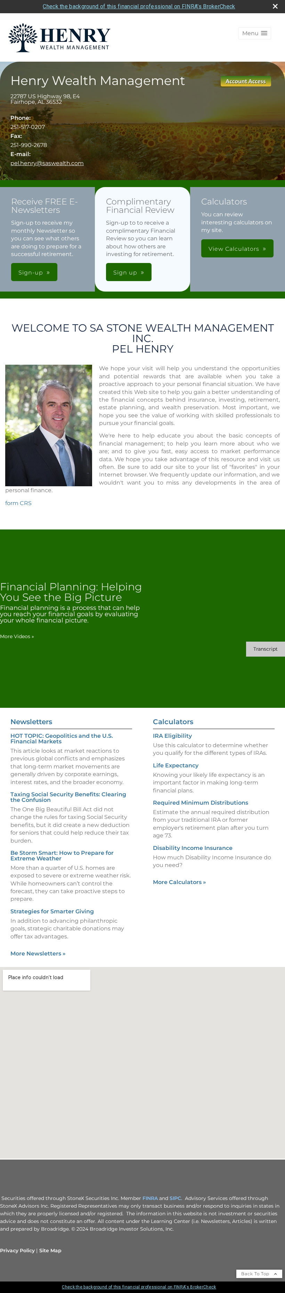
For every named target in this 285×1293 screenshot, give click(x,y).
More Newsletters (38, 953)
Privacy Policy (17, 1250)
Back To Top (256, 1273)
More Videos (17, 636)
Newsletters (31, 722)
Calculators (173, 722)
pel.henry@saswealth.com (47, 163)
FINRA (150, 1198)
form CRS (18, 503)
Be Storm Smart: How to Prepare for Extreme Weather (62, 856)
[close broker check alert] (275, 6)
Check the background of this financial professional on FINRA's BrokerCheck (139, 6)
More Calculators (179, 882)
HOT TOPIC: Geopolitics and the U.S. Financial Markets (61, 739)
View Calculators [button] (234, 249)
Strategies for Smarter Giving (52, 911)
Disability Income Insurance (193, 848)
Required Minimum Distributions (200, 802)
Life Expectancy (175, 765)
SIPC (175, 1198)
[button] (254, 33)
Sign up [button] (125, 272)
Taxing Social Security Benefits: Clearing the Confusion (68, 797)
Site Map (50, 1250)
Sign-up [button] (30, 272)
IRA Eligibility (172, 736)
